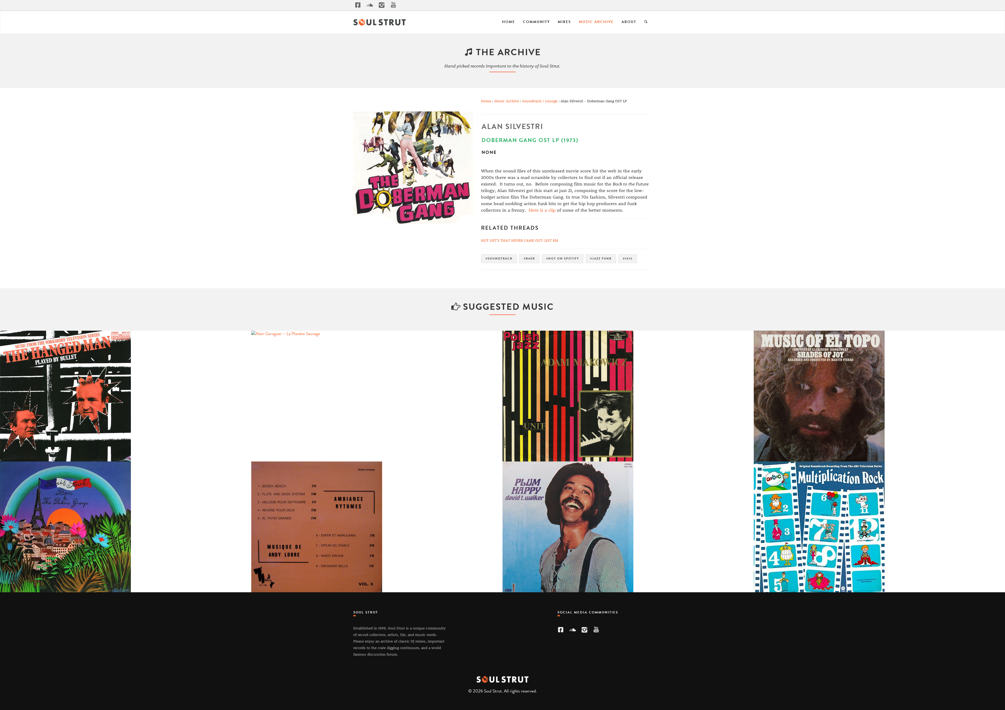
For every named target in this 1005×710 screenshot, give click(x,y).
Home (508, 22)
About (629, 22)
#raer (529, 258)
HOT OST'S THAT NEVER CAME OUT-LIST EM (519, 240)
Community (536, 22)
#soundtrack (498, 258)
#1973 (628, 258)
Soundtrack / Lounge (539, 100)
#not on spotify (562, 258)
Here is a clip (542, 210)
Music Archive (596, 22)
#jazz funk (601, 258)
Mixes (564, 22)
